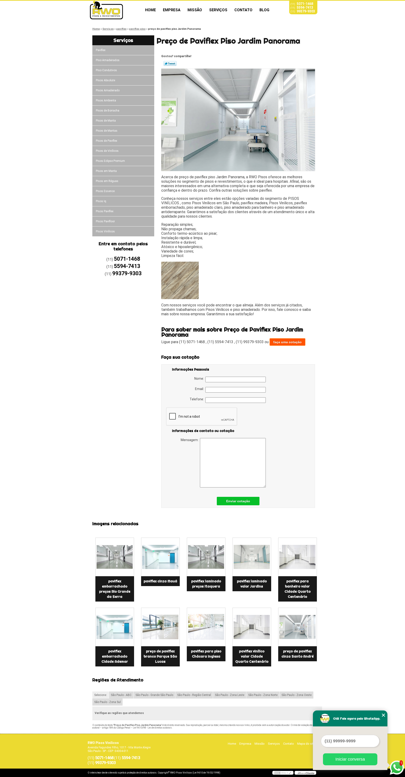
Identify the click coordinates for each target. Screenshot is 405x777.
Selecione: (100, 695)
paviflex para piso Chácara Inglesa (206, 653)
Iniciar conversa (350, 759)
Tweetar (170, 63)
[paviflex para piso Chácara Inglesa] (206, 627)
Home (150, 10)
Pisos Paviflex (104, 211)
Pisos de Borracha (107, 110)
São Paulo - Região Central (194, 695)
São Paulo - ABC (121, 695)
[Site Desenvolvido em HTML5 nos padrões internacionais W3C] (282, 773)
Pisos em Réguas (107, 181)
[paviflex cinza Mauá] (160, 557)
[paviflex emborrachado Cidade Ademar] (114, 627)
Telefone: (197, 399)
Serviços (218, 10)
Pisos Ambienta (106, 100)
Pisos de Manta (106, 120)
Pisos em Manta (106, 171)
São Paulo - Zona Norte (263, 695)
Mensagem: (190, 440)
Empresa (171, 10)
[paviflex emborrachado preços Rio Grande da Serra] (114, 557)
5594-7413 (305, 7)
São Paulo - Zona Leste (229, 695)
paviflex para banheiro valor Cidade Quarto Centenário (298, 589)
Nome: (199, 378)
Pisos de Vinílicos (107, 150)
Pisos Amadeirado (108, 90)
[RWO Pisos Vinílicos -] (115, 10)
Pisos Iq (101, 201)
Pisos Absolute (105, 80)
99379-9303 (306, 11)
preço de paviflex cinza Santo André (297, 653)
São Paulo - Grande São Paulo (154, 695)
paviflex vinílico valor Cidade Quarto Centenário (251, 656)
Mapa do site (306, 743)
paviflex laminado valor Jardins (252, 583)
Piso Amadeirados (108, 60)
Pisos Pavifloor (105, 221)
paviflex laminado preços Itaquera (206, 583)
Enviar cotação (238, 501)
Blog (264, 10)
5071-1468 (305, 4)
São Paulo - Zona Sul (107, 702)
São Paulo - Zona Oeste (296, 695)
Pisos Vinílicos (105, 231)
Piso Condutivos (106, 70)
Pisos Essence (105, 191)
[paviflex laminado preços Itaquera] (206, 557)
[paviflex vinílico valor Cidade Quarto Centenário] (251, 627)
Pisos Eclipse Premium (110, 161)
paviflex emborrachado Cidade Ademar (114, 656)
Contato (243, 10)
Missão (195, 10)
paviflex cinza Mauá (160, 581)
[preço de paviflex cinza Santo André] (297, 627)
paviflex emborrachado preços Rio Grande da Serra (114, 589)
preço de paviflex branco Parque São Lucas (160, 656)
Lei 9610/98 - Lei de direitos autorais (152, 727)
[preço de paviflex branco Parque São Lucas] (160, 627)
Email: (200, 389)
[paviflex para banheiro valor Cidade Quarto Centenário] (297, 557)
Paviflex (100, 50)
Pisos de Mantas (106, 130)
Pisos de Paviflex (106, 140)
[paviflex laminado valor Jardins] (251, 557)
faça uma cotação (287, 342)
